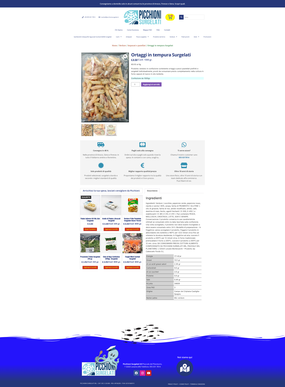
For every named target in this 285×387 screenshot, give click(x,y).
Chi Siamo (119, 30)
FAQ (158, 30)
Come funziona (133, 30)
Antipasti (129, 37)
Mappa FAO (147, 30)
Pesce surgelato (141, 37)
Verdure (172, 37)
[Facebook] (136, 373)
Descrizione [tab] (152, 191)
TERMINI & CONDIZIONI (197, 384)
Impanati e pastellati (137, 45)
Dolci (195, 37)
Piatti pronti (185, 37)
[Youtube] (148, 373)
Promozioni (207, 37)
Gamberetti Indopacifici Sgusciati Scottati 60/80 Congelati (93, 37)
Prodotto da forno (159, 37)
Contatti (167, 30)
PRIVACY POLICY (173, 384)
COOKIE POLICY (184, 384)
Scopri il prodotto (90, 229)
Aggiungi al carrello (151, 84)
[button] (125, 56)
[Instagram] (142, 373)
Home (114, 45)
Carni (117, 37)
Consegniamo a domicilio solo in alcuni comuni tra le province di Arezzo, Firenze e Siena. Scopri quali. (142, 4)
